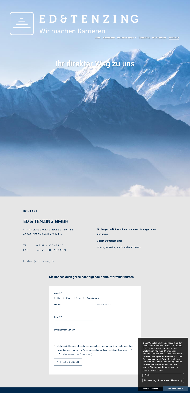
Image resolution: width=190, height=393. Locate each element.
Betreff (58, 317)
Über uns (144, 37)
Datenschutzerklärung (152, 370)
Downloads (159, 37)
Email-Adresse (104, 304)
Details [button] (147, 375)
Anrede (58, 293)
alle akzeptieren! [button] (175, 388)
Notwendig (151, 380)
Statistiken (164, 380)
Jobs (97, 37)
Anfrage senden (68, 362)
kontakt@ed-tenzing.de (39, 261)
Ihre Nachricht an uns (64, 330)
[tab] (163, 375)
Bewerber (109, 37)
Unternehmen (125, 37)
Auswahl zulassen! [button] (150, 388)
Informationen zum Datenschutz (77, 354)
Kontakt (174, 37)
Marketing (177, 380)
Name (57, 304)
